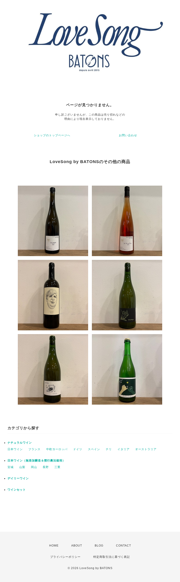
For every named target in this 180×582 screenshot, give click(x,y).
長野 (46, 467)
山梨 (22, 467)
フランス (34, 449)
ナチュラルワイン (20, 442)
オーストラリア (146, 449)
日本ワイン (15, 449)
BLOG (99, 545)
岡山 (34, 467)
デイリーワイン (18, 478)
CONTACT (123, 545)
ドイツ (77, 449)
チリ (109, 449)
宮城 (11, 467)
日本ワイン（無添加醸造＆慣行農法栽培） (36, 460)
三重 (57, 467)
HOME (54, 545)
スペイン (94, 449)
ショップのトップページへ (52, 135)
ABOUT (76, 545)
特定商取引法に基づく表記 (111, 557)
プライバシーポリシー (65, 557)
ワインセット (17, 489)
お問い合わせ (128, 135)
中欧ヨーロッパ (57, 449)
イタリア (123, 449)
